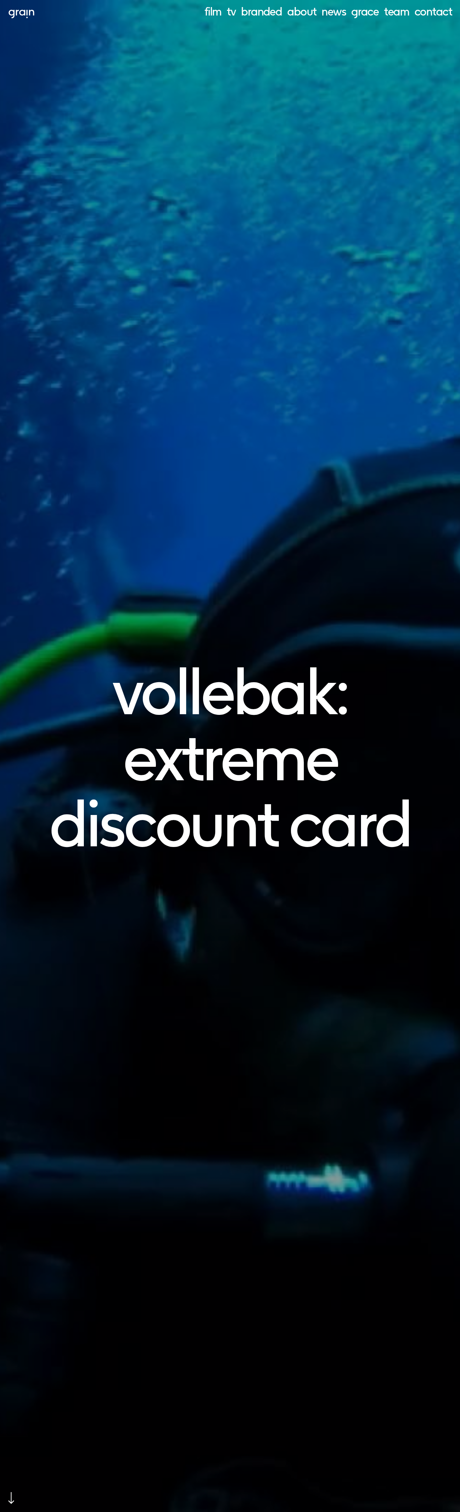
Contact (433, 11)
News (334, 11)
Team (396, 11)
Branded (261, 11)
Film (213, 11)
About (301, 11)
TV (231, 11)
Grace (365, 11)
